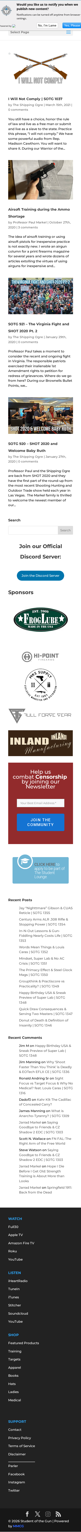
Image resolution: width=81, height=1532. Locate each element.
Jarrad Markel (30, 1122)
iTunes (13, 1297)
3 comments (28, 227)
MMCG (18, 1526)
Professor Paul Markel (30, 222)
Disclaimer (17, 1454)
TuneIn (14, 1289)
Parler (13, 1466)
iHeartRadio (18, 1281)
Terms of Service (21, 1446)
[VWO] (16, 25)
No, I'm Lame (47, 25)
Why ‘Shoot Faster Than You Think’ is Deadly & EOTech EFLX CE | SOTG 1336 (45, 1067)
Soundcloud (18, 1313)
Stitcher (14, 1305)
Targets (14, 1359)
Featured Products (23, 1343)
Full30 (13, 1227)
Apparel (14, 1367)
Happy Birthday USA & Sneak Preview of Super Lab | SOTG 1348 (42, 998)
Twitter (14, 1490)
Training (14, 1351)
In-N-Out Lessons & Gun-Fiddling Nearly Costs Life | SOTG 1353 (45, 936)
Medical (14, 1400)
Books (13, 1375)
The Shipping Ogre (28, 105)
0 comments (18, 110)
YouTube (15, 1259)
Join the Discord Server (40, 575)
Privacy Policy (19, 1438)
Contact (14, 1430)
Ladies (13, 1392)
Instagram (16, 1482)
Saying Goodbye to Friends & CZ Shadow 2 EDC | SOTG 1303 (41, 1127)
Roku (12, 1251)
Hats (12, 1384)
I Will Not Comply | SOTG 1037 (35, 99)
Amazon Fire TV (21, 1243)
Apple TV (15, 1235)
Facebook (16, 1474)
